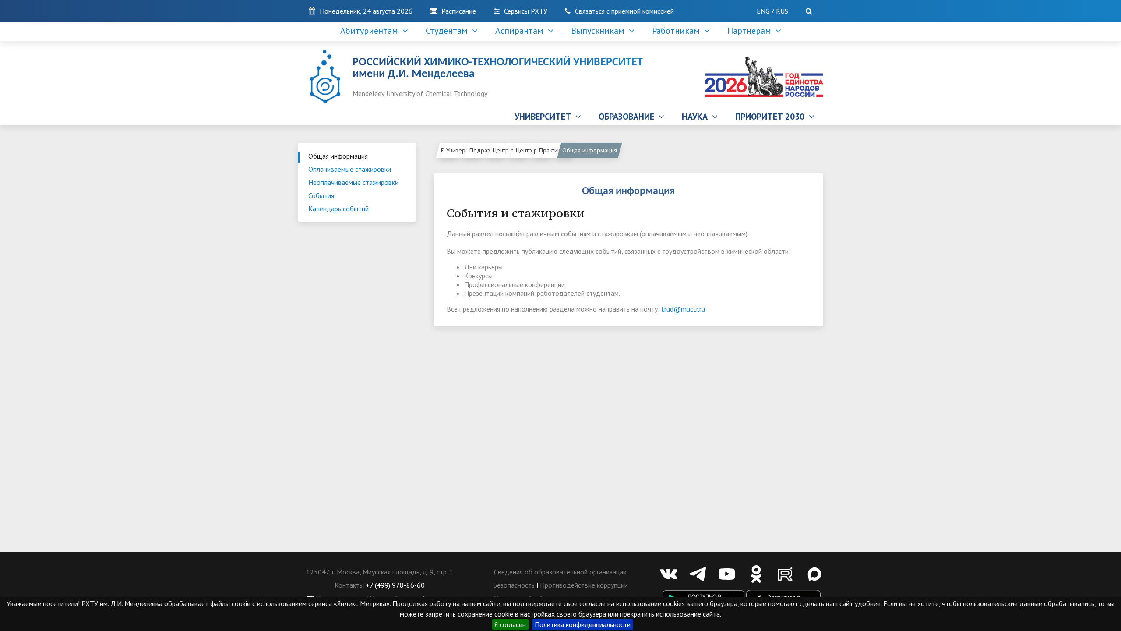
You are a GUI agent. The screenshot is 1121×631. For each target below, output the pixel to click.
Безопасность (514, 585)
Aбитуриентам (371, 30)
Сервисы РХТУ (525, 11)
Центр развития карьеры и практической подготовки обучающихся (510, 150)
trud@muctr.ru (683, 309)
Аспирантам (521, 30)
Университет (462, 150)
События (321, 195)
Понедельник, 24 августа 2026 (366, 11)
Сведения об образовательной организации (560, 571)
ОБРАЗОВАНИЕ (629, 116)
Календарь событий (338, 208)
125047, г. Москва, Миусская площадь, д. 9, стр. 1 (379, 571)
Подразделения (487, 150)
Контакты (349, 585)
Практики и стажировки (557, 150)
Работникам (678, 30)
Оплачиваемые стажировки (349, 169)
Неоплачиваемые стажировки (353, 182)
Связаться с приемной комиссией (624, 11)
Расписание (458, 11)
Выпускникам (600, 30)
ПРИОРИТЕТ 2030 (772, 116)
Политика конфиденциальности (583, 624)
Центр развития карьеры (533, 150)
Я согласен (510, 624)
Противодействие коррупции (584, 585)
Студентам (449, 30)
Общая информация (338, 156)
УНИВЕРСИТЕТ (545, 116)
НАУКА (697, 116)
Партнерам (751, 30)
